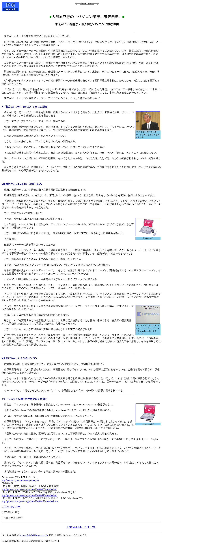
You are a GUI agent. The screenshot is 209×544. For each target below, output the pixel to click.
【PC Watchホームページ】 (81, 527)
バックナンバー (11, 506)
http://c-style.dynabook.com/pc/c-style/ (20, 480)
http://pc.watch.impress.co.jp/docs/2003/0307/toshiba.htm (29, 489)
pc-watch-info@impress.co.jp (33, 535)
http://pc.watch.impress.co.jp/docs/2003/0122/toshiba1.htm (30, 501)
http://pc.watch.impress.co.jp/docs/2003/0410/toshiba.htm (29, 495)
